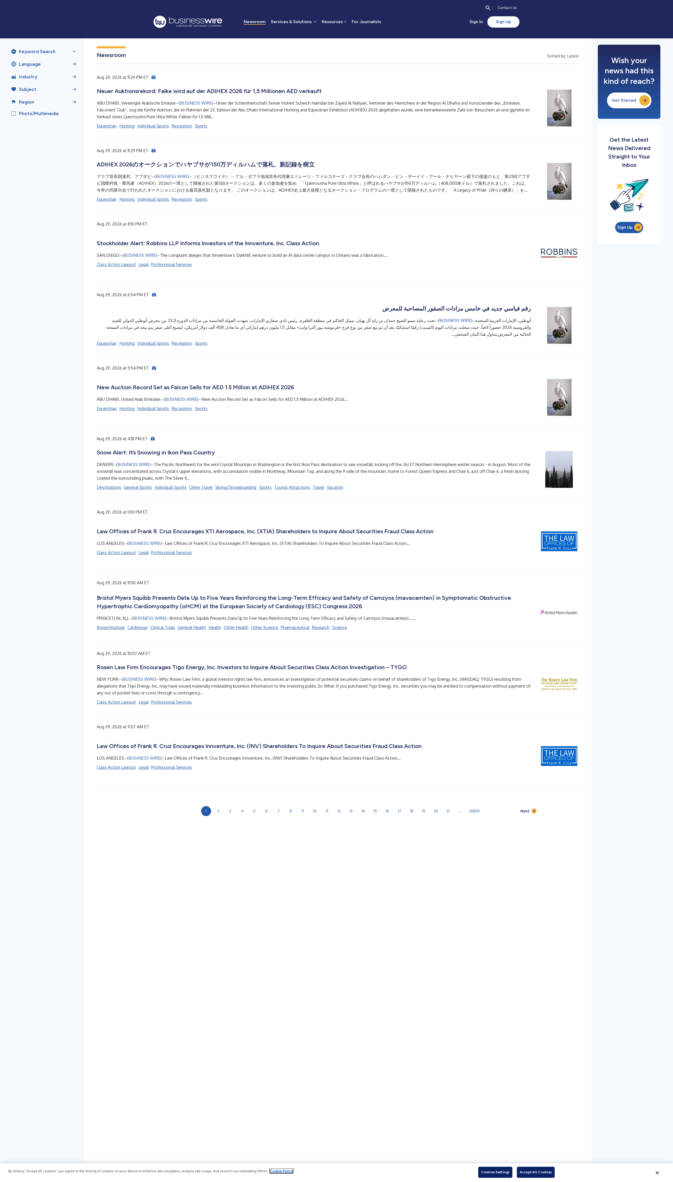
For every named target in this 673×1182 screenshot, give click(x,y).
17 (399, 811)
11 (327, 811)
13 (351, 811)
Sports (201, 126)
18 (411, 811)
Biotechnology (111, 627)
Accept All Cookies (536, 1172)
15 (375, 811)
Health (214, 627)
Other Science (264, 627)
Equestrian (107, 126)
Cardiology (138, 627)
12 (339, 811)
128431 (474, 811)
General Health (192, 627)
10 (315, 811)
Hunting (127, 126)
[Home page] (188, 22)
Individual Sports (153, 126)
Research (320, 627)
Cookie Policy (281, 1171)
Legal (144, 264)
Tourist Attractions (292, 487)
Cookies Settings (495, 1172)
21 (448, 811)
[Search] (488, 8)
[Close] (657, 1172)
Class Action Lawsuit (116, 264)
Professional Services (171, 264)
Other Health (236, 627)
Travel (318, 487)
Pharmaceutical (295, 627)
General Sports (138, 487)
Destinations (109, 487)
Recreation (182, 126)
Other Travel (201, 487)
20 (436, 811)
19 (423, 811)
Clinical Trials (162, 627)
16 (387, 811)
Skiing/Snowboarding (235, 487)
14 (363, 811)
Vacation (335, 487)
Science (339, 627)
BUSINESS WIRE (196, 103)
